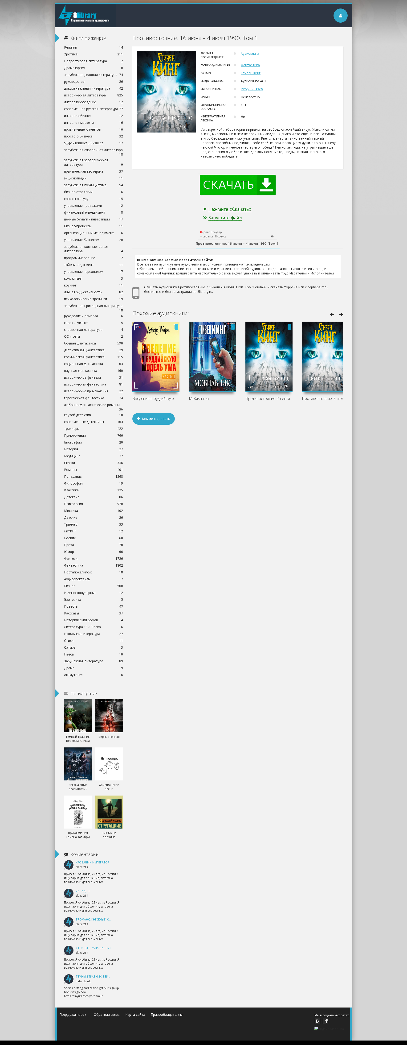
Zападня (83, 891)
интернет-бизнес (93, 115)
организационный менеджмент (93, 233)
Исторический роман (93, 620)
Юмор (93, 551)
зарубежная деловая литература (93, 74)
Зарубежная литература (93, 661)
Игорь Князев (252, 89)
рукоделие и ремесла (93, 316)
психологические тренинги (93, 299)
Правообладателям (167, 1014)
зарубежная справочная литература (93, 150)
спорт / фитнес (93, 322)
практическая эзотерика (93, 171)
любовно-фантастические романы (93, 405)
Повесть (93, 606)
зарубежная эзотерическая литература (93, 162)
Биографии (93, 442)
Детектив (93, 497)
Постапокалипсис (93, 572)
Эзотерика (93, 599)
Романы (93, 469)
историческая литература (93, 95)
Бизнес (93, 586)
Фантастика (250, 65)
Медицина (93, 456)
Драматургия (93, 68)
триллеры (93, 428)
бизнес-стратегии (93, 192)
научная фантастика (93, 370)
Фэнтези (93, 558)
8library (85, 15)
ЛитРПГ (93, 531)
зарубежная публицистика (93, 185)
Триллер (93, 524)
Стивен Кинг (250, 73)
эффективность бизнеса (93, 143)
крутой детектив (93, 415)
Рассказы (93, 613)
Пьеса (93, 654)
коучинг (93, 285)
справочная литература (93, 329)
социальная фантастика (93, 363)
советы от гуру (93, 198)
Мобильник (199, 398)
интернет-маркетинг (93, 122)
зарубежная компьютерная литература (93, 248)
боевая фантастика (93, 343)
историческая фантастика (93, 384)
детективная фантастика (93, 350)
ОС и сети (93, 336)
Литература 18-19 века (93, 627)
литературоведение (93, 102)
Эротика (93, 54)
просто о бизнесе (93, 136)
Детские (93, 517)
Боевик (93, 538)
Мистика (93, 510)
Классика (93, 490)
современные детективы (93, 421)
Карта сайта (135, 1014)
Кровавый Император (92, 862)
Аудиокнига (250, 53)
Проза (93, 545)
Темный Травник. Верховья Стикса (102, 977)
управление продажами (93, 205)
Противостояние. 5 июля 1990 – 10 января (325, 398)
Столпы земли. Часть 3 (93, 948)
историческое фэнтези (93, 377)
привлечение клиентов (93, 129)
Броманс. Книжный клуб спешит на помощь (111, 919)
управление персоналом (93, 271)
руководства (93, 81)
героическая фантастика (93, 398)
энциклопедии (93, 178)
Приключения (93, 435)
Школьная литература (93, 633)
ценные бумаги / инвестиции (93, 219)
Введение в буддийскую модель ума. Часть (155, 398)
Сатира (93, 647)
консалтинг (93, 278)
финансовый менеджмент (93, 212)
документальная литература (93, 88)
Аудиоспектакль (93, 579)
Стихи (93, 640)
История (93, 449)
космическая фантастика (93, 357)
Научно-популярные (93, 592)
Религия (93, 47)
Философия (93, 483)
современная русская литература (93, 109)
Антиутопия (93, 674)
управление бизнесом (93, 239)
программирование (93, 258)
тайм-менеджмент (93, 264)
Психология (93, 504)
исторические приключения (93, 391)
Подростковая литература (93, 61)
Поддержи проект (73, 1014)
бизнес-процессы (93, 226)
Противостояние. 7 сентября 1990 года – (269, 398)
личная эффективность (93, 292)
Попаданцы (93, 476)
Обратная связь (107, 1014)
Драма (93, 668)
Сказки (93, 462)
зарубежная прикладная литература (93, 306)
